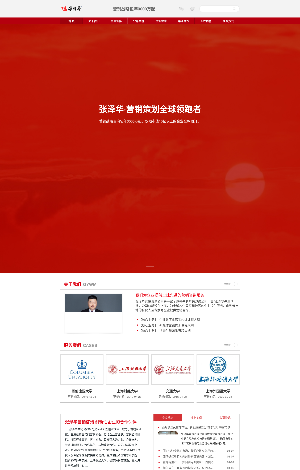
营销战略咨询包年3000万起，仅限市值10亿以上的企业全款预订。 (150, 121)
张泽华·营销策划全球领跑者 (150, 109)
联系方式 (228, 21)
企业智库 (161, 21)
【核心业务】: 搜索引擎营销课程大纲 (164, 330)
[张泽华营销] (79, 8)
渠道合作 (183, 21)
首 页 (71, 21)
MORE (227, 284)
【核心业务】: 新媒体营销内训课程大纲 (166, 325)
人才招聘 (205, 21)
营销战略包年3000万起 (134, 9)
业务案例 (138, 21)
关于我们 (93, 21)
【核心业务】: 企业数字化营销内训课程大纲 (169, 319)
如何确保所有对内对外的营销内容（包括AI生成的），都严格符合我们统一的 (189, 456)
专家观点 (167, 418)
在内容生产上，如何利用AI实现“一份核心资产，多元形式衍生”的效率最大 (189, 462)
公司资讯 (225, 418)
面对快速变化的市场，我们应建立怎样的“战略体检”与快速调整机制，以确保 (189, 451)
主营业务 (116, 21)
